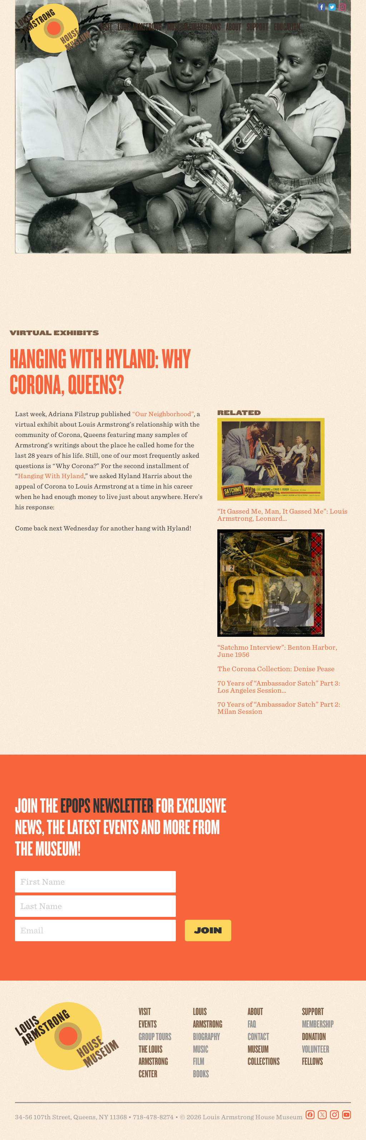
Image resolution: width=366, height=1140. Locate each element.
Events (148, 1023)
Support (257, 26)
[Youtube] (352, 7)
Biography (206, 1036)
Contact (258, 1036)
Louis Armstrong (140, 26)
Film (198, 1060)
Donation (314, 1036)
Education (287, 26)
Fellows (312, 1060)
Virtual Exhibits (54, 332)
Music (200, 1048)
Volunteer (315, 1048)
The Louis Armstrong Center (153, 1061)
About (233, 26)
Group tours (155, 1036)
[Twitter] (332, 7)
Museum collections (194, 26)
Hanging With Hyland (51, 475)
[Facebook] (321, 7)
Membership (318, 1023)
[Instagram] (342, 7)
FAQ (252, 1023)
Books (201, 1073)
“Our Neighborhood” (163, 413)
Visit (106, 26)
